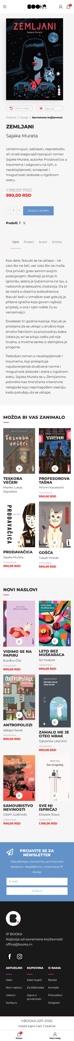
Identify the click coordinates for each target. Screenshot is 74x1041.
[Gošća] (55, 525)
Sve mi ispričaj (48, 807)
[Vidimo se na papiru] (19, 624)
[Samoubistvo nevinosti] (19, 778)
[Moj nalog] (61, 6)
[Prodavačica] (19, 524)
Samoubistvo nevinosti (18, 807)
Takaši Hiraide (49, 558)
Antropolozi (17, 725)
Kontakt (53, 987)
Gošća (46, 552)
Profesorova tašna (54, 480)
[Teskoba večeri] (19, 451)
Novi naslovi (14, 987)
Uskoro (10, 995)
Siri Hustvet (47, 660)
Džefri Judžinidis (15, 814)
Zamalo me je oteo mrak (54, 734)
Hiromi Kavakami (51, 487)
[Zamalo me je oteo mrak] (55, 701)
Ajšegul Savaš (12, 730)
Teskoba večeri (12, 480)
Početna (11, 117)
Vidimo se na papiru (17, 653)
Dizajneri (54, 1002)
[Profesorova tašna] (55, 451)
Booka (52, 980)
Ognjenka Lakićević (53, 741)
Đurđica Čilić (12, 660)
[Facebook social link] (20, 223)
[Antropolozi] (19, 697)
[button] (55, 468)
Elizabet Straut (49, 814)
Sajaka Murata (22, 136)
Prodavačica (17, 552)
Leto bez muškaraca (51, 653)
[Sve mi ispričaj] (55, 778)
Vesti (9, 980)
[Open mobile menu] (5, 6)
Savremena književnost (47, 117)
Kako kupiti (34, 980)
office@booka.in (19, 944)
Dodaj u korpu (38, 210)
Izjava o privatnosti (34, 997)
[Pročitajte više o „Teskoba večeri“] (19, 468)
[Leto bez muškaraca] (55, 623)
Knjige (24, 117)
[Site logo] (37, 6)
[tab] (15, 242)
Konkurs (11, 1002)
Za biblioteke (35, 987)
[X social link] (24, 223)
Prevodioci (55, 995)
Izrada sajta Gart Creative (37, 1026)
